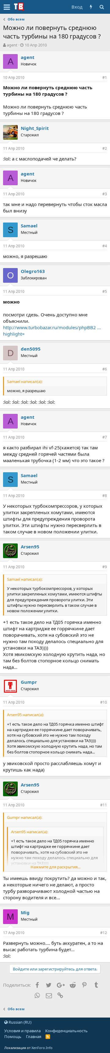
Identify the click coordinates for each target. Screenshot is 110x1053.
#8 (104, 495)
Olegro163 (33, 271)
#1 (104, 77)
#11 (103, 805)
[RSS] (47, 1036)
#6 (104, 369)
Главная (33, 1036)
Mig (25, 912)
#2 (104, 148)
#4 (104, 246)
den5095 (31, 349)
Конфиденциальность (66, 1030)
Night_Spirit (35, 128)
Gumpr (29, 682)
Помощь (12, 1036)
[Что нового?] (91, 7)
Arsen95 (30, 546)
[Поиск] (101, 7)
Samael (29, 226)
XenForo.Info (42, 1047)
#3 (104, 194)
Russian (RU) (19, 1022)
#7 (104, 437)
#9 (104, 566)
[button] (7, 7)
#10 (103, 702)
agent (12, 45)
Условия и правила (22, 1030)
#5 (104, 291)
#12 (103, 932)
